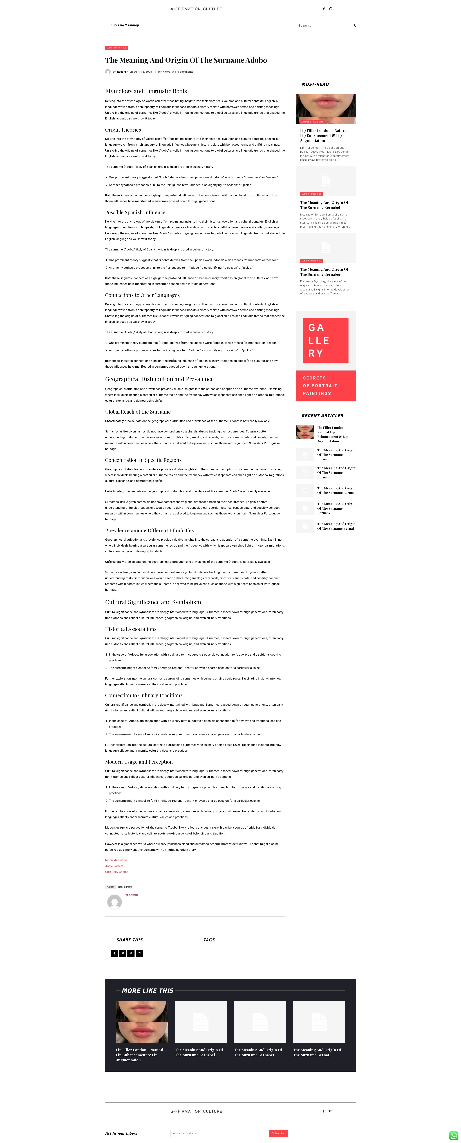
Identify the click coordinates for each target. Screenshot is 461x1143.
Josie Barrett (114, 866)
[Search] (354, 25)
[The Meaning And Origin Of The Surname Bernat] (305, 490)
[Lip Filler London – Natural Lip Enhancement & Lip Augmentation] (326, 109)
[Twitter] (122, 953)
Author (110, 886)
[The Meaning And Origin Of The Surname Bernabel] (326, 181)
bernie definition (116, 860)
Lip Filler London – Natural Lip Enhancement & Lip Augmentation (324, 135)
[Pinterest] (131, 953)
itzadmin (122, 71)
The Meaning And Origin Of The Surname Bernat (336, 490)
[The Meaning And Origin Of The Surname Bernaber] (326, 248)
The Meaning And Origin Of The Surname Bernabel (324, 205)
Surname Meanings (116, 47)
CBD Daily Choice (116, 872)
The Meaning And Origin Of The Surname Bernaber (324, 272)
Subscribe (278, 1133)
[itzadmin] (109, 71)
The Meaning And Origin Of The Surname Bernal (336, 526)
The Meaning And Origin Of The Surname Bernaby (336, 508)
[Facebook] (323, 9)
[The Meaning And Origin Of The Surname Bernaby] (305, 508)
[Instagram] (330, 9)
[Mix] (139, 953)
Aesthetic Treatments (312, 122)
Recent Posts (125, 886)
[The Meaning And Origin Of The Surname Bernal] (305, 526)
